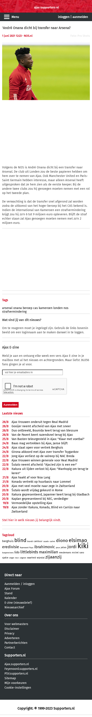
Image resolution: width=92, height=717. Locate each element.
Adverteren (11, 638)
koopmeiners (7, 553)
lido (16, 552)
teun (17, 558)
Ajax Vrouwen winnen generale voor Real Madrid (44, 460)
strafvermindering (14, 311)
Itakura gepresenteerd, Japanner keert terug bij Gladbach (50, 494)
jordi (72, 546)
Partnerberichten (15, 643)
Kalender (10, 598)
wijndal (41, 557)
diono (62, 540)
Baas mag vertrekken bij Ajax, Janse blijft (40, 443)
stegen (11, 558)
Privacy (9, 633)
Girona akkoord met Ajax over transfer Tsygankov (45, 452)
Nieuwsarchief (14, 607)
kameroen (45, 308)
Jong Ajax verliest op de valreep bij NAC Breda (43, 456)
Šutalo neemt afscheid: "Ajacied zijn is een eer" (44, 464)
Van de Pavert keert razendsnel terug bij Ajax (42, 435)
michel (75, 552)
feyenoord (24, 547)
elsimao (78, 540)
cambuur (38, 541)
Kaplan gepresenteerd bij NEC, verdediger (40, 499)
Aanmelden (12, 584)
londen (58, 308)
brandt (30, 541)
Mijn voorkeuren (15, 683)
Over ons (11, 615)
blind (20, 540)
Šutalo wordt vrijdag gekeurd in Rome (37, 490)
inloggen (64, 17)
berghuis (7, 541)
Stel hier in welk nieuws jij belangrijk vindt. (31, 520)
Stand (8, 593)
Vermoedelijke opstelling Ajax (32, 503)
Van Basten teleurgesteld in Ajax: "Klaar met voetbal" (48, 439)
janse (58, 548)
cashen (52, 541)
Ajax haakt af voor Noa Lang (31, 477)
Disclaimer (11, 629)
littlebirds (29, 551)
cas (35, 308)
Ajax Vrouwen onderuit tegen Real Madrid (40, 422)
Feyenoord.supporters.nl (20, 669)
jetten (64, 547)
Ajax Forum (12, 588)
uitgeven (23, 558)
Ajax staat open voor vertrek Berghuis (37, 447)
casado (46, 541)
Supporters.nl (15, 655)
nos (66, 308)
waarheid (31, 558)
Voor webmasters (16, 624)
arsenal (7, 308)
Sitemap (10, 678)
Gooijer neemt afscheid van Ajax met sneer (41, 426)
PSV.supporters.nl (16, 673)
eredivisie (10, 547)
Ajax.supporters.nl (16, 664)
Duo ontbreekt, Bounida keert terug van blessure (45, 430)
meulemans (65, 552)
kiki (83, 546)
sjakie (5, 557)
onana (17, 308)
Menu (15, 17)
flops (31, 548)
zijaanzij (53, 557)
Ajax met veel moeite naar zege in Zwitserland (43, 486)
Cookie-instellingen (17, 687)
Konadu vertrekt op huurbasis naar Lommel (41, 482)
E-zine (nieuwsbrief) (18, 603)
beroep (27, 308)
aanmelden (80, 17)
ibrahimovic (44, 547)
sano (81, 552)
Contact (9, 647)
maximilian (48, 552)
